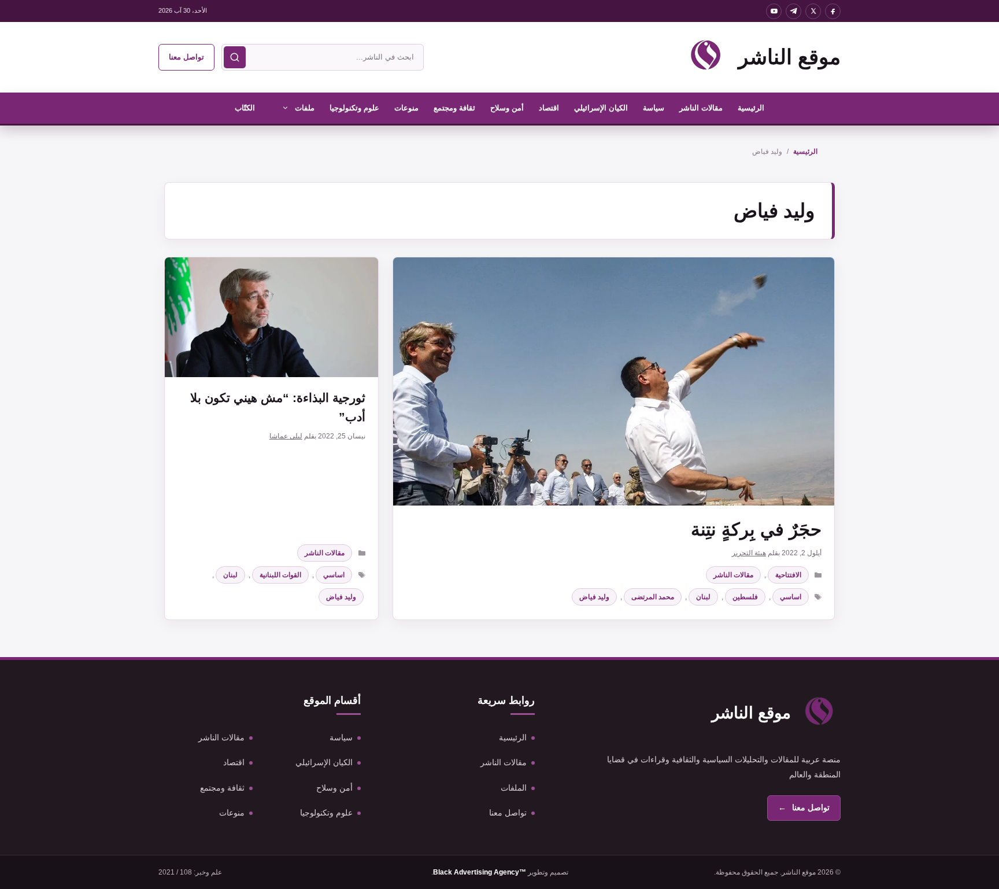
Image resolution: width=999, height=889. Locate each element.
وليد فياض (594, 597)
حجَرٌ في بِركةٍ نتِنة (756, 529)
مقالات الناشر (701, 108)
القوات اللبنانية (280, 575)
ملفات (304, 108)
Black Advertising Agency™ (479, 872)
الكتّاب (245, 108)
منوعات (406, 108)
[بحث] (235, 57)
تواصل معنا (186, 57)
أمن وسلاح (507, 108)
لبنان (703, 597)
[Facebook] (833, 11)
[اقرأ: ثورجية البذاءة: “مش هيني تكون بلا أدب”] (271, 317)
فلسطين (745, 597)
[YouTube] (774, 11)
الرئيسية (751, 108)
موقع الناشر (789, 57)
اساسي (790, 597)
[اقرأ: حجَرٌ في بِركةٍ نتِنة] (613, 381)
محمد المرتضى (652, 597)
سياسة (653, 108)
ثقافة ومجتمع (454, 108)
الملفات (514, 787)
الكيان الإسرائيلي (601, 108)
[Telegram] (793, 11)
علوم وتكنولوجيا (354, 108)
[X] (813, 11)
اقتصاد (549, 108)
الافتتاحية (788, 575)
